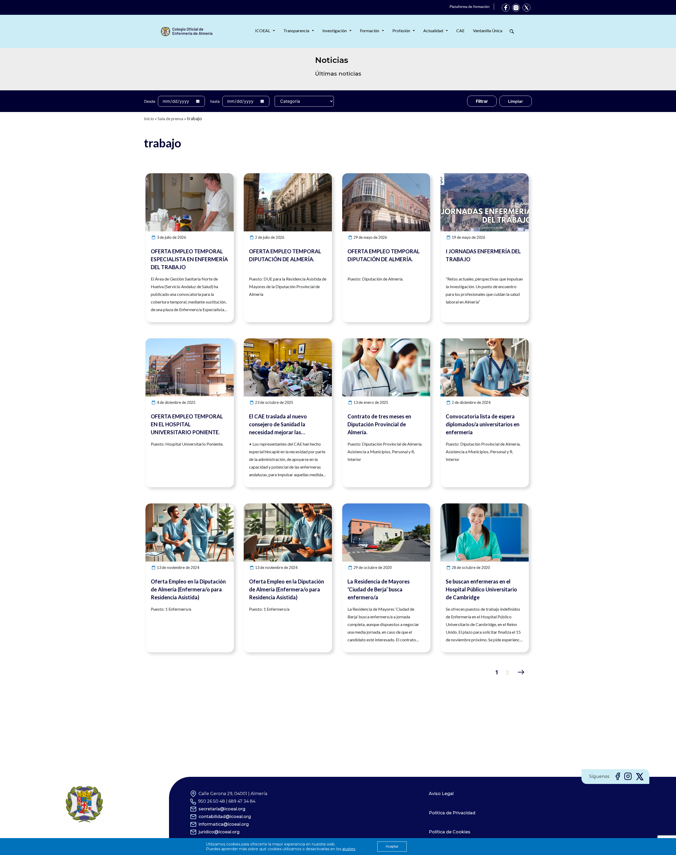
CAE (460, 30)
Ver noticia (224, 176)
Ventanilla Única (487, 30)
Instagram (516, 8)
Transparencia (296, 30)
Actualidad (433, 30)
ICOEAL (262, 30)
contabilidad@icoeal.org (225, 816)
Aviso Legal (441, 793)
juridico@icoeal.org (219, 831)
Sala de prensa (170, 118)
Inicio (149, 118)
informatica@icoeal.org (224, 824)
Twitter (527, 8)
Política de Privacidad (452, 812)
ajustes (348, 849)
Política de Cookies (449, 831)
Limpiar (515, 101)
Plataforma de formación (469, 6)
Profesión (401, 30)
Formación (369, 30)
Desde (149, 101)
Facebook (506, 8)
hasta (215, 101)
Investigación (334, 30)
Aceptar (392, 846)
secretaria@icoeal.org (222, 808)
